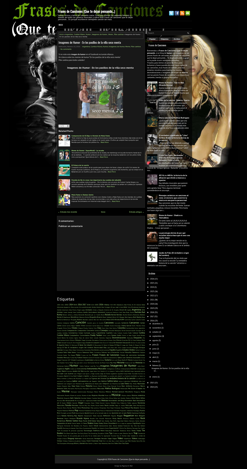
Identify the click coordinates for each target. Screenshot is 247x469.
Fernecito (115, 352)
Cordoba (65, 333)
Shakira (90, 423)
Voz (129, 441)
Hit (144, 363)
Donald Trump (65, 343)
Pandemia (141, 403)
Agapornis (67, 307)
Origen (80, 403)
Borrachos (103, 320)
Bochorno (60, 320)
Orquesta (87, 403)
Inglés (67, 368)
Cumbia (142, 333)
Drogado (78, 343)
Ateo (74, 312)
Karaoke (135, 374)
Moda (143, 392)
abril (154, 357)
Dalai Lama (107, 335)
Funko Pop (73, 358)
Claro (103, 328)
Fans (91, 352)
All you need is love (117, 307)
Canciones (109, 322)
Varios (84, 438)
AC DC (134, 305)
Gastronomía (113, 358)
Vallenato (78, 438)
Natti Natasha (75, 398)
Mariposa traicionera (90, 388)
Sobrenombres (103, 426)
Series (74, 423)
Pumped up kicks (66, 413)
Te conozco (64, 431)
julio (154, 344)
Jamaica (69, 371)
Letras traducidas (124, 381)
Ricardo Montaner (105, 418)
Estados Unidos (128, 350)
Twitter (124, 436)
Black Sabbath (107, 317)
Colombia (121, 328)
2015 (75, 305)
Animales (88, 310)
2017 (84, 304)
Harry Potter (69, 363)
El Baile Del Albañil (85, 345)
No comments (65, 49)
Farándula (97, 352)
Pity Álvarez (135, 408)
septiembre (156, 336)
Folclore (142, 352)
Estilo (137, 350)
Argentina (69, 34)
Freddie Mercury (63, 357)
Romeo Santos (72, 421)
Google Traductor (62, 360)
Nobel (95, 401)
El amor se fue (140, 343)
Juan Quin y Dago (88, 374)
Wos (86, 443)
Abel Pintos (127, 305)
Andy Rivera (73, 310)
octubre (155, 332)
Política (71, 410)
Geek (124, 358)
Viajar (110, 438)
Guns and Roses (116, 360)
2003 (58, 305)
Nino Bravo (136, 398)
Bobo (143, 317)
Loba (140, 381)
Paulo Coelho (99, 405)
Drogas (83, 343)
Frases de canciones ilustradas (132, 355)
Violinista (94, 441)
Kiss (71, 376)
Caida (143, 320)
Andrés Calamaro (62, 310)
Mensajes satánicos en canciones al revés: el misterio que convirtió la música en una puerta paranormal (173, 198)
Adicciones (60, 307)
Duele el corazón (92, 343)
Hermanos (91, 363)
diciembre (156, 323)
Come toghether (140, 328)
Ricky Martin (117, 418)
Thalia (138, 430)
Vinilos (59, 441)
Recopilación (88, 416)
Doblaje (138, 340)
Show (105, 423)
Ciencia (90, 328)
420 (111, 305)
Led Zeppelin (93, 381)
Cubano (119, 333)
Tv (120, 436)
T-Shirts (121, 428)
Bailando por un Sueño (92, 315)
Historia (120, 362)
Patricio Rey (83, 405)
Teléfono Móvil (98, 430)
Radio (129, 413)
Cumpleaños (74, 335)
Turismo (113, 436)
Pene (134, 405)
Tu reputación (105, 436)
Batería (130, 315)
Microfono (129, 392)
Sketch (91, 426)
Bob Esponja (129, 317)
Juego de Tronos (105, 374)
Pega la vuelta (120, 405)
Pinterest (117, 408)
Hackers (62, 363)
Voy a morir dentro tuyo (120, 441)
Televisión (116, 431)
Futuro (85, 357)
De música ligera (72, 338)
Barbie (125, 315)
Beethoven (66, 317)
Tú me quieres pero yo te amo (78, 436)
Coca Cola (109, 328)
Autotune (109, 312)
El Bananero (97, 345)
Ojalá (64, 403)
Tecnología (88, 430)
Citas (99, 328)
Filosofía (128, 352)
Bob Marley (137, 317)
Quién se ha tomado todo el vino (100, 413)
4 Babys (106, 305)
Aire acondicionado (85, 307)
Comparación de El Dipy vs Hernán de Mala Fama (90, 136)
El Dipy (117, 345)
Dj (129, 340)
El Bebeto (111, 345)
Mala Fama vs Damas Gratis (82, 195)
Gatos (119, 357)
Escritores (95, 350)
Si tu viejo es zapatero (124, 423)
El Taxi (64, 347)
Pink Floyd (110, 408)
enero (154, 377)
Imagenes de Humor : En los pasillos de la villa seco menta (90, 42)
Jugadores (114, 374)
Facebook (60, 352)
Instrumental (82, 369)
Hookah (66, 366)
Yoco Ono (111, 443)
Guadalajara (80, 360)
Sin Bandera (75, 426)
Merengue (90, 392)
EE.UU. (133, 343)
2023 (92, 305)
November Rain (130, 400)
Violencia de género (74, 441)
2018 (88, 305)
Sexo (85, 423)
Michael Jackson (118, 392)
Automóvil (101, 312)
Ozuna (113, 403)
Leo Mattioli (102, 381)
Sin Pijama (84, 426)
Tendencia (123, 431)
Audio (85, 312)
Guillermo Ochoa (98, 360)
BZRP (122, 319)
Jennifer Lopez (88, 371)
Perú (79, 408)
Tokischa (125, 433)
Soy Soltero (141, 426)
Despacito (138, 337)
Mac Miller (133, 384)
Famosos (85, 352)
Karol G (67, 376)
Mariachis (71, 388)
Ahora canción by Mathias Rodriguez (174, 118)
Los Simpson (104, 383)
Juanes (97, 374)
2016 (80, 304)
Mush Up (108, 395)
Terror (129, 431)
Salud (99, 421)
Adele (143, 305)
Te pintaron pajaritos (76, 431)
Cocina (115, 328)
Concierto (90, 330)
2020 (152, 304)
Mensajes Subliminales (78, 392)
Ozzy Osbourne (121, 403)
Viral (100, 441)
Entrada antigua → (136, 212)
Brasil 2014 (110, 319)
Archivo (177, 39)
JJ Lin (107, 371)
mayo (154, 353)
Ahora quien (75, 307)
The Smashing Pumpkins (96, 433)
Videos (134, 438)
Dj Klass (133, 340)
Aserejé (70, 312)
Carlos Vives (80, 325)
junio (154, 349)
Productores (109, 411)
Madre (59, 386)
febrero (155, 365)
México (108, 392)
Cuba (115, 333)
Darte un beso (127, 335)
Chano (112, 326)
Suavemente (87, 428)
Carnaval (89, 326)
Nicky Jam (116, 398)
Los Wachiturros (115, 384)
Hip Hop (113, 363)
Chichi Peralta (136, 326)
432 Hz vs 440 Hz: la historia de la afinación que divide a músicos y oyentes (173, 177)
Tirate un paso (117, 433)
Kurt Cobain (77, 376)
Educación (127, 343)
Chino (69, 328)
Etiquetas (165, 39)
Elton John (113, 348)
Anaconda (142, 307)
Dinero (110, 340)
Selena (126, 421)
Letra (110, 380)
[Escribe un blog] (62, 126)
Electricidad (98, 347)
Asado (65, 312)
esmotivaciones (104, 350)
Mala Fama (76, 386)
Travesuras (141, 433)
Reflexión (106, 416)
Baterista (136, 315)
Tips (110, 433)
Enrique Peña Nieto (69, 350)
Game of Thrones (93, 358)
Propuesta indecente (126, 411)
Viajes (114, 438)
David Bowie (61, 338)
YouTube (125, 443)
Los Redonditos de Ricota (90, 384)
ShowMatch (112, 423)
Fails (65, 352)
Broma (117, 319)
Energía (135, 347)
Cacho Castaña (136, 320)
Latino (74, 381)
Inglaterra (60, 369)
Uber (128, 436)
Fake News (72, 352)
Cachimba (128, 320)
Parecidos (60, 405)
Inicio (61, 24)
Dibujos (78, 340)
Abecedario (119, 305)
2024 (152, 287)
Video (120, 438)
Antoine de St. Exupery (111, 310)
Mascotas (100, 388)
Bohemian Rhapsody (70, 320)
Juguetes (120, 374)
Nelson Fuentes (92, 398)
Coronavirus (73, 333)
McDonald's (124, 388)
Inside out (73, 369)
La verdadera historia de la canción (121, 378)
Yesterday (105, 443)
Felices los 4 (106, 352)
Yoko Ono (118, 443)
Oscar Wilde (95, 403)
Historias (139, 362)
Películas (129, 405)
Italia (59, 371)
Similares (67, 426)
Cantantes (134, 322)
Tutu (118, 436)
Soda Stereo (113, 426)
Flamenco (135, 352)
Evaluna (142, 350)
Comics (59, 330)
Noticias (104, 400)
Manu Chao (106, 386)
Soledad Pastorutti (124, 426)
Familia (79, 352)
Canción (80, 322)
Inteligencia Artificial (113, 369)
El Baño (104, 345)
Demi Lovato (94, 338)
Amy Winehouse (133, 307)
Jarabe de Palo (78, 371)
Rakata (63, 416)
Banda (113, 315)
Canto (59, 325)
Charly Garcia (126, 325)
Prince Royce (95, 411)
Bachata (138, 312)
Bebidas (142, 315)
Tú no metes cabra (94, 436)
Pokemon (65, 411)
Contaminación (130, 330)
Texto (133, 430)
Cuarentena (100, 333)
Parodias (75, 405)
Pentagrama (141, 405)
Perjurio (59, 408)
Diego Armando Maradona (90, 340)
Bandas (119, 315)
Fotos (78, 355)
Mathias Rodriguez (112, 388)
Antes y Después (98, 310)
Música (115, 395)
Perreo (69, 408)
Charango (117, 326)
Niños (143, 398)
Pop (76, 410)
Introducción (141, 369)
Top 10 (131, 433)
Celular (106, 325)
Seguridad (120, 421)
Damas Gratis (116, 335)
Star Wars (79, 428)
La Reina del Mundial (74, 378)
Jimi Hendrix (101, 371)
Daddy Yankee (96, 335)
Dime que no (103, 340)
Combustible (130, 328)
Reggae (120, 416)
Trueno (65, 436)
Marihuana (78, 388)
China (65, 328)
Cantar (142, 323)
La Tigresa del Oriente (97, 378)
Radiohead (135, 413)
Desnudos (130, 338)
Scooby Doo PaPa (110, 421)
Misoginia (137, 392)
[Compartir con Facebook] (68, 126)
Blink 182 (115, 317)
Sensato (142, 421)
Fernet (122, 352)
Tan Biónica (128, 428)
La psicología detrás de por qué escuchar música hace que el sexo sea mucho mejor (174, 235)
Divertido (125, 340)
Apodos (129, 310)
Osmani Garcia (105, 403)
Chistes (74, 328)
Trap (135, 433)
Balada (108, 314)
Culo (130, 333)
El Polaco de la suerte (80, 165)
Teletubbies (108, 431)
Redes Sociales (97, 416)
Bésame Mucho (84, 317)
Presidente (87, 411)
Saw (102, 421)
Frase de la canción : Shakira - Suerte (174, 100)
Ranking (70, 416)
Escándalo (87, 350)
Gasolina (105, 358)
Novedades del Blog (116, 400)
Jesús (95, 371)
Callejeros (66, 323)
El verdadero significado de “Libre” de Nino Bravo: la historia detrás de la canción (174, 138)
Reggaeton (129, 415)
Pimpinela (102, 408)
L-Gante (86, 376)
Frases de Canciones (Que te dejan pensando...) (86, 11)
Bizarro (99, 317)
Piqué (123, 408)
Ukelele (133, 436)
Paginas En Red (127, 466)
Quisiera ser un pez (119, 413)
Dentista (102, 338)
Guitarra (108, 360)
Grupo (73, 360)
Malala (82, 386)
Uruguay (71, 438)
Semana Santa (134, 421)
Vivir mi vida (107, 441)
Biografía (93, 317)
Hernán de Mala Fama (102, 363)
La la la (134, 376)
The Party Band (82, 433)
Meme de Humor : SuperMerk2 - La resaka (87, 150)
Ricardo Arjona (83, 418)
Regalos (113, 416)
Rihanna (126, 418)
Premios (81, 411)
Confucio (97, 330)
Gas (101, 358)
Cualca (93, 333)
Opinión (74, 403)
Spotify (59, 428)
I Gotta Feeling (84, 366)
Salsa (94, 421)
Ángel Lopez (81, 310)
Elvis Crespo (122, 348)
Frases (95, 354)
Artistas (60, 312)
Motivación (60, 395)
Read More (105, 142)
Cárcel (64, 326)
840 (114, 305)
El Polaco (136, 345)
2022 (152, 295)
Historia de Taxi (130, 363)
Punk (73, 413)
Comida (64, 330)
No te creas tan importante (84, 401)
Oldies (68, 403)
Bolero (79, 319)
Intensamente (125, 369)
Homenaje (60, 366)
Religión (142, 416)
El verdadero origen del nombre (80, 347)
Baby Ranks (130, 312)
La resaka (85, 378)
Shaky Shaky (98, 423)
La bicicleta (102, 376)
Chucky (85, 328)
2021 (152, 300)
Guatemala (89, 360)
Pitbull (127, 408)
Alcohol (98, 307)
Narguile (66, 398)
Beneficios (75, 317)
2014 (71, 304)
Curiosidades (85, 335)
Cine (95, 328)
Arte (143, 310)
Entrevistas (80, 350)
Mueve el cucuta (75, 395)
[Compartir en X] (65, 126)
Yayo (99, 443)
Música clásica (126, 395)
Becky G (60, 317)
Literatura (134, 381)
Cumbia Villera (79, 34)
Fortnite (59, 355)
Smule (96, 426)
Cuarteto (109, 333)
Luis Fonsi (125, 383)
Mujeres (95, 395)
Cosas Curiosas (84, 333)
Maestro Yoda (66, 386)
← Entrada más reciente (67, 212)
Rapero (80, 416)
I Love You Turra (94, 366)
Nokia (99, 401)
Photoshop (85, 408)
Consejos (104, 330)
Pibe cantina (118, 34)
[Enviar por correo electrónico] (59, 126)
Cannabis (117, 323)
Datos (134, 335)
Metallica (102, 392)
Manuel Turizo (116, 386)
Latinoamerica (83, 381)
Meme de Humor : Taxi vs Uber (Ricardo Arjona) (171, 84)
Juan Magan (78, 374)
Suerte (94, 428)
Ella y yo (106, 347)
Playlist (59, 411)
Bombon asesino (88, 320)
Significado (137, 423)
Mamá (95, 386)
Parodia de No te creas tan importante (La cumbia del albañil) (96, 180)
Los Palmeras (77, 384)
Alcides (94, 307)
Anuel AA (123, 310)
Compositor (81, 330)
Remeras (60, 418)
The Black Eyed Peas (70, 433)
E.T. (108, 343)
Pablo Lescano (132, 403)
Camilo (72, 323)
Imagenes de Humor (99, 34)
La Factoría (127, 376)
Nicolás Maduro (126, 398)
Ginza (143, 358)
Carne (94, 326)
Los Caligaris (68, 384)
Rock (142, 418)
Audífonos (79, 312)
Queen (87, 413)
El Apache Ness (63, 345)
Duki (101, 343)
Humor (88, 34)
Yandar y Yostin (93, 443)
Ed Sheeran (117, 343)
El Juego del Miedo (126, 345)
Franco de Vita (86, 355)
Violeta (83, 441)
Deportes (108, 338)
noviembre (156, 328)
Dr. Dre (73, 343)
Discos (118, 340)
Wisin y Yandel (79, 443)
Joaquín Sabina (115, 371)
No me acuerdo (68, 400)
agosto (155, 340)
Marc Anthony (126, 386)
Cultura (135, 333)
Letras (115, 381)
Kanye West (127, 374)
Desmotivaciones (119, 337)
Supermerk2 (113, 428)
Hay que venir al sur (80, 363)
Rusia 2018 (87, 421)
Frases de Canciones (109, 354)
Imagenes (104, 365)
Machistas (141, 383)
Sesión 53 (79, 423)
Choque (80, 328)
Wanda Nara (135, 441)
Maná (100, 386)
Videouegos (141, 438)
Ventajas (97, 438)
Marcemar (136, 386)
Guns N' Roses (127, 360)
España (112, 350)
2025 (96, 305)
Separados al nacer (64, 423)
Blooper (121, 317)
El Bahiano (73, 345)
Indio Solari (141, 366)
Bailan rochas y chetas (70, 315)
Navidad (83, 398)
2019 (152, 308)
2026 (101, 304)
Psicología (136, 411)
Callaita (59, 323)
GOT (69, 360)
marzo (155, 361)
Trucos (59, 436)
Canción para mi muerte (95, 323)
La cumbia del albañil (114, 376)
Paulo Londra (109, 405)
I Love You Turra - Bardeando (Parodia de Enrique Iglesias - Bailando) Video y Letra (171, 157)
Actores (138, 305)
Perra (64, 408)
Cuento (125, 333)
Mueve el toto (86, 395)
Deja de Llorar (84, 338)
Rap (75, 416)
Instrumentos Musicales (96, 368)
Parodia (68, 405)
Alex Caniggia (105, 307)
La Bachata (93, 376)
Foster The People (69, 355)
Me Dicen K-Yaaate (135, 388)
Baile (102, 315)
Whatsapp (70, 443)
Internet (133, 369)
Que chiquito (80, 413)
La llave (140, 376)
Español (119, 350)
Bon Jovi (96, 320)
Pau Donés (91, 405)
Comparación (72, 330)
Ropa (80, 421)
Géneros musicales (133, 357)
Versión (104, 438)
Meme (110, 34)
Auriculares (92, 312)
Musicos (60, 398)
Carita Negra (71, 326)
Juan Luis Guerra (66, 373)
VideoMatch (127, 438)
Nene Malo (101, 398)
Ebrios (111, 343)
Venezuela (90, 438)
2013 (66, 305)
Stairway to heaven (69, 428)
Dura (104, 343)
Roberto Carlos (134, 418)
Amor (125, 307)
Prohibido (116, 411)
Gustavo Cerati (138, 360)
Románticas (61, 421)
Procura (102, 411)
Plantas (142, 408)
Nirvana (59, 401)
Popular (152, 39)
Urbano (64, 438)
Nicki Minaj (109, 398)
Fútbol (79, 357)
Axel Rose (122, 312)
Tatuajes (135, 428)
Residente (72, 418)
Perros (74, 408)
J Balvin (63, 371)
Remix (66, 418)
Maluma (89, 386)
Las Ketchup (67, 381)
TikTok (106, 433)
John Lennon (125, 371)
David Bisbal (141, 335)
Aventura (115, 312)
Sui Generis (101, 428)
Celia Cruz (100, 326)
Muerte (67, 395)
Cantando (125, 323)
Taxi (139, 428)
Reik (136, 416)
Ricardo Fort (94, 418)
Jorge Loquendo (135, 371)
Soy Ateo (134, 426)
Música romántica (138, 395)
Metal (96, 392)
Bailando (81, 315)
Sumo (107, 428)
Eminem (129, 348)
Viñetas (65, 441)
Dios (114, 340)
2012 (62, 305)
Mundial (101, 395)
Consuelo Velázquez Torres (116, 330)
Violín (88, 441)
